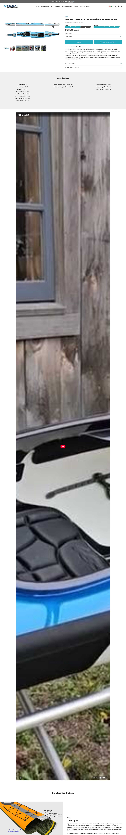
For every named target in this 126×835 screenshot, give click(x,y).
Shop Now (70, 1)
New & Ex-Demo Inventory (107, 42)
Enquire (79, 42)
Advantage (69, 36)
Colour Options (71, 63)
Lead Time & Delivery (73, 68)
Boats (66, 16)
